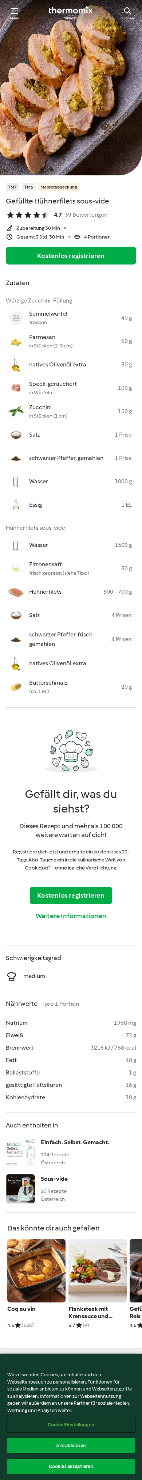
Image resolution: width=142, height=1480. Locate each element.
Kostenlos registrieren (70, 256)
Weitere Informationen (71, 916)
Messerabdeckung (58, 187)
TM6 (28, 187)
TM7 (12, 187)
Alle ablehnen (71, 1445)
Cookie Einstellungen (71, 1424)
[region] (71, 1417)
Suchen (127, 18)
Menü (15, 18)
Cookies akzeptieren (71, 1466)
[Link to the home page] (71, 13)
